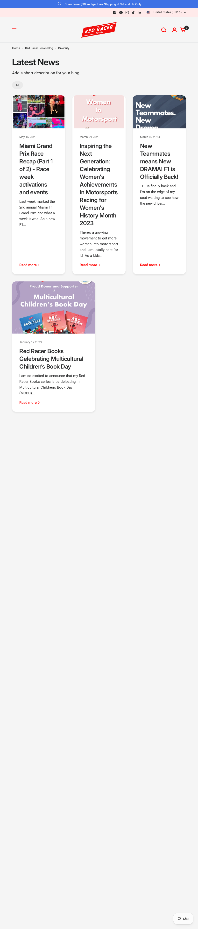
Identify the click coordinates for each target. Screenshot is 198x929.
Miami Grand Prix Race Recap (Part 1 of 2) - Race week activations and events (36, 169)
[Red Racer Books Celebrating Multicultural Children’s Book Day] (53, 307)
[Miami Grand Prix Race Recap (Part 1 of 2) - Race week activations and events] (38, 111)
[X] (121, 12)
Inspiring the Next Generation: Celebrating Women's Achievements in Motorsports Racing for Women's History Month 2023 (99, 184)
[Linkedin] (140, 12)
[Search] (164, 29)
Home (16, 48)
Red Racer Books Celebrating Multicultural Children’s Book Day (51, 359)
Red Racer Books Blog (39, 48)
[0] (182, 29)
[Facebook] (115, 12)
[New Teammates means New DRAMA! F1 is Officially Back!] (159, 111)
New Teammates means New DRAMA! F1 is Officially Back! (159, 161)
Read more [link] (28, 265)
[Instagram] (127, 12)
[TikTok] (133, 12)
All (17, 85)
